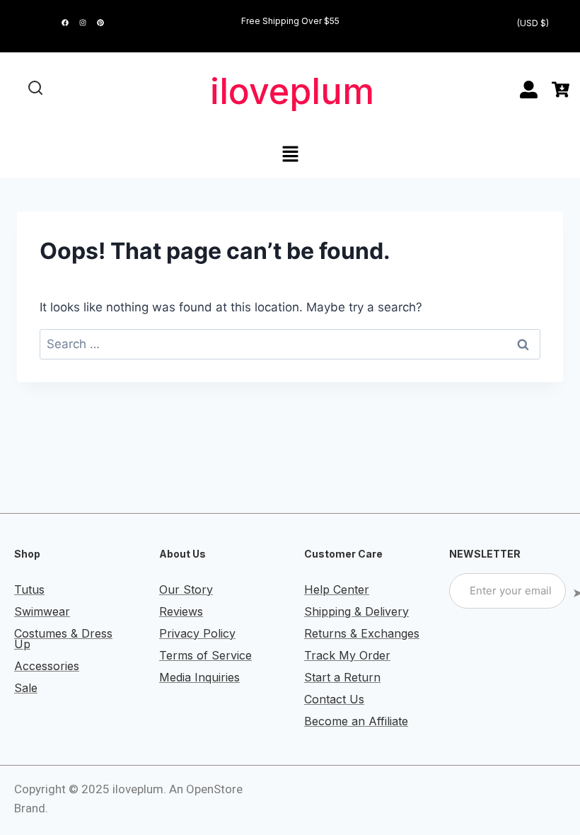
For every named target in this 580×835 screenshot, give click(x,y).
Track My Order (347, 655)
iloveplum (292, 91)
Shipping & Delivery (356, 611)
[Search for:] (290, 344)
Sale (25, 688)
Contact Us (334, 699)
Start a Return (342, 677)
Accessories (46, 666)
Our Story (186, 589)
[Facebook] (65, 23)
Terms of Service (205, 655)
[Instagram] (83, 23)
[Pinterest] (100, 23)
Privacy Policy (197, 633)
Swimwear (42, 611)
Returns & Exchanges (361, 633)
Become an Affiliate (356, 721)
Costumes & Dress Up (63, 638)
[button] (290, 154)
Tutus (29, 589)
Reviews (181, 611)
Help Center (336, 589)
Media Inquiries (199, 677)
